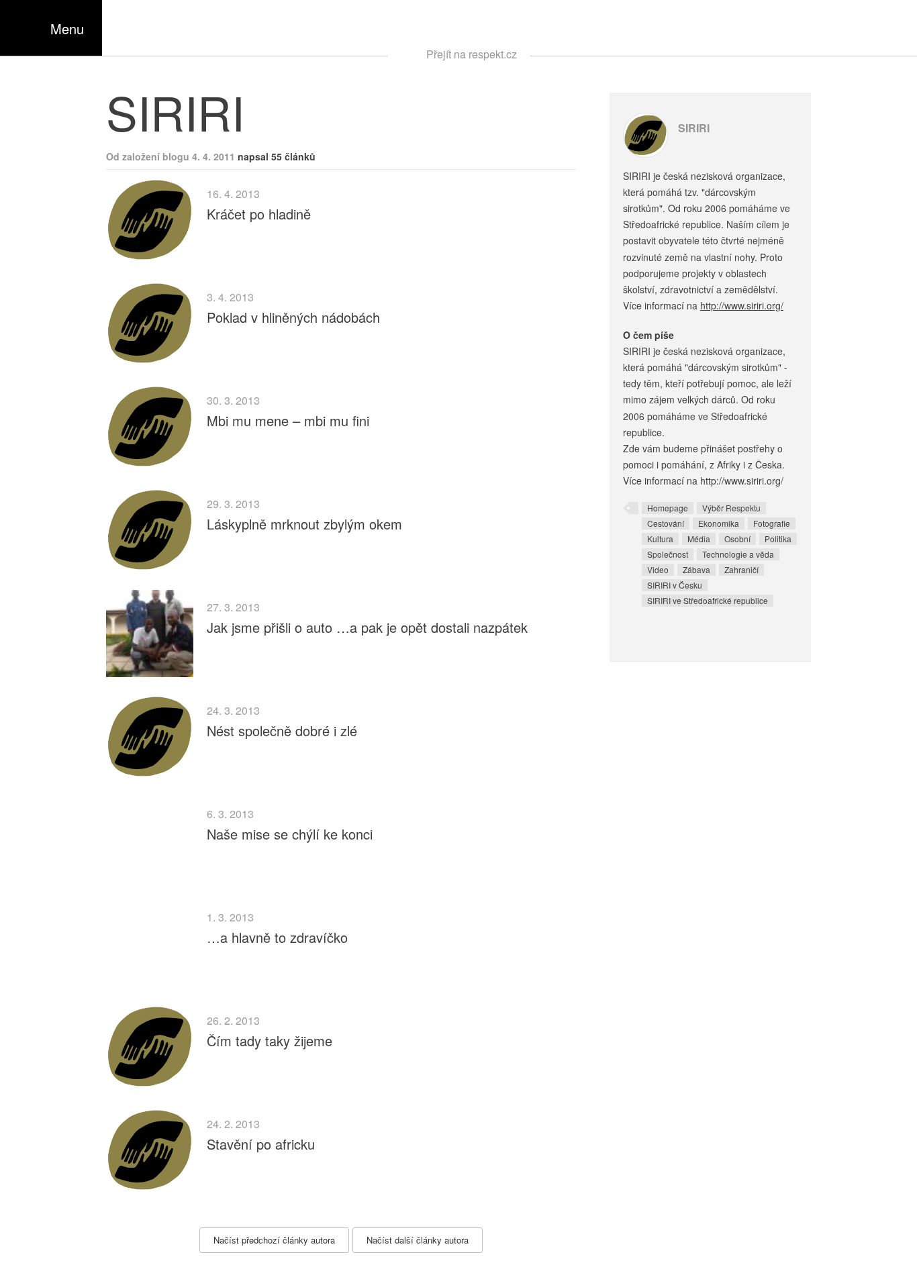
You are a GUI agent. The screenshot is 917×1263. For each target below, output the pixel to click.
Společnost (667, 554)
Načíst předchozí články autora (274, 1239)
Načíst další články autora (418, 1239)
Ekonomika (718, 523)
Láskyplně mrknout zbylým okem (304, 524)
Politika (778, 538)
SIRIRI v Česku (674, 585)
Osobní (737, 538)
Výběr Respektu (731, 507)
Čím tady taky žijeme (269, 1040)
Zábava (696, 569)
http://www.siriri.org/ (741, 305)
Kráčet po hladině (259, 213)
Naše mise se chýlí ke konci (290, 834)
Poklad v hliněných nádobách (293, 317)
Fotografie (771, 523)
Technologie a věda (738, 554)
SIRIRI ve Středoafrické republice (707, 600)
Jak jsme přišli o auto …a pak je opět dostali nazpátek (367, 627)
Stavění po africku (261, 1144)
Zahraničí (741, 569)
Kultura (660, 538)
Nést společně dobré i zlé (282, 730)
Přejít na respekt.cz (471, 54)
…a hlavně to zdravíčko (277, 937)
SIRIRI (694, 128)
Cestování (665, 523)
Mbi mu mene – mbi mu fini (288, 420)
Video (658, 569)
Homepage (667, 507)
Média (698, 538)
